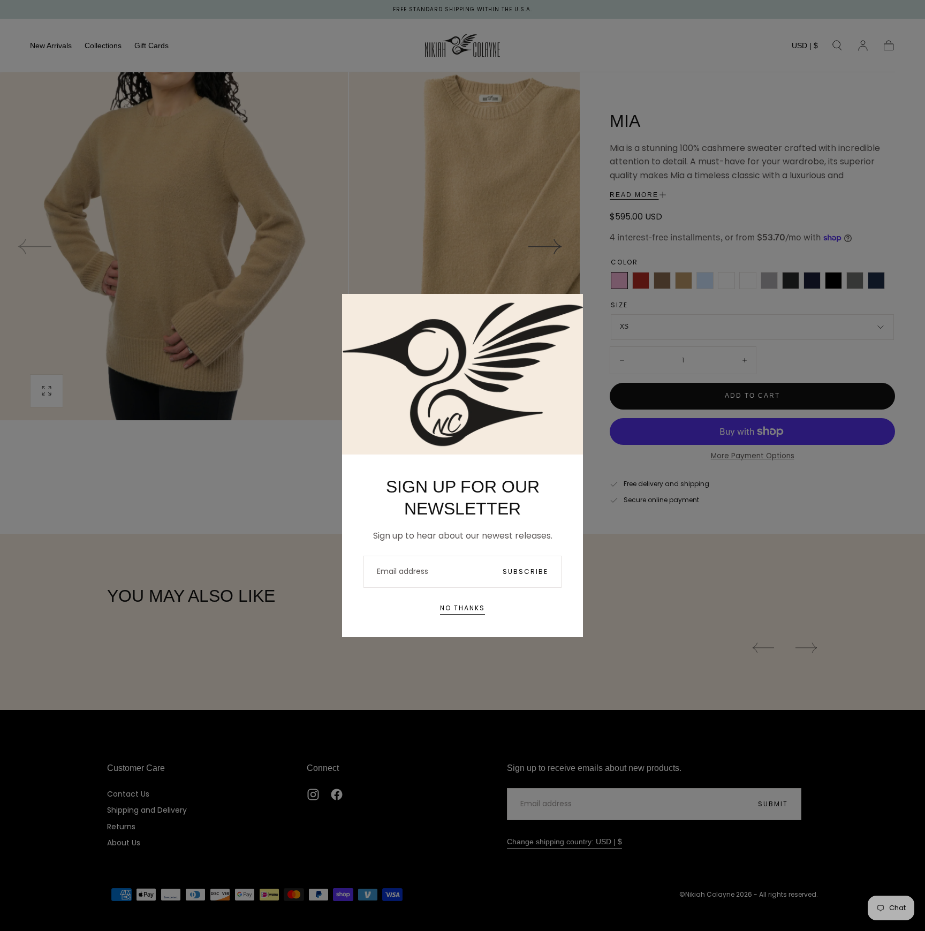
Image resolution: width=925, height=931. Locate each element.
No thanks (462, 607)
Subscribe (525, 571)
